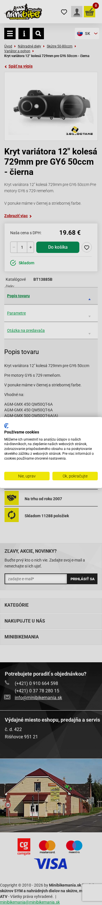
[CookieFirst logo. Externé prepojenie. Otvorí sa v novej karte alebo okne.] (6, 425)
